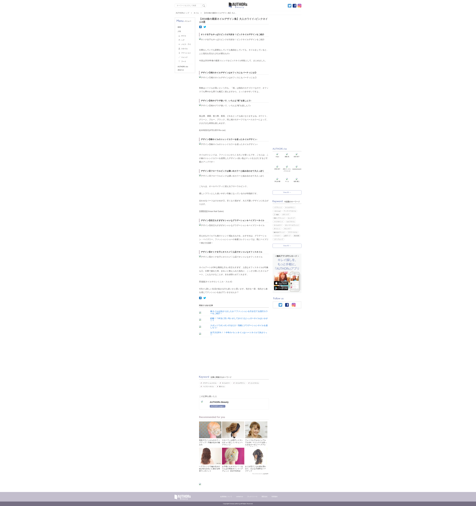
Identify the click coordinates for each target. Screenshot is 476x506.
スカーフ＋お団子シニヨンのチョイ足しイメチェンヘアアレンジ (232, 442)
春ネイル (222, 386)
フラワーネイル (292, 232)
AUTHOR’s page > (217, 406)
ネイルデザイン (240, 383)
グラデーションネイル (209, 383)
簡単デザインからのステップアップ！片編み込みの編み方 (209, 442)
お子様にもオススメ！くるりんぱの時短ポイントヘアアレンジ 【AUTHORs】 (232, 468)
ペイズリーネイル (208, 386)
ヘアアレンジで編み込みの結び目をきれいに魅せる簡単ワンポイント (209, 468)
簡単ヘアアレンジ (279, 218)
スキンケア (287, 228)
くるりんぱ (277, 211)
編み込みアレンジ (279, 232)
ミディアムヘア (278, 239)
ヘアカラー (277, 235)
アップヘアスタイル (290, 211)
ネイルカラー (226, 383)
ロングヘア (291, 218)
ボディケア (285, 214)
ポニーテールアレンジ (292, 225)
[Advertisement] (216, 356)
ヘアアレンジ (278, 207)
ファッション (186, 53)
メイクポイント (278, 221)
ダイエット (277, 228)
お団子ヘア (287, 235)
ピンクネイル (255, 383)
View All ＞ (287, 192)
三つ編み (276, 214)
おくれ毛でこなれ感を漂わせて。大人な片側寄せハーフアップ (255, 468)
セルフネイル (290, 221)
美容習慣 (296, 235)
